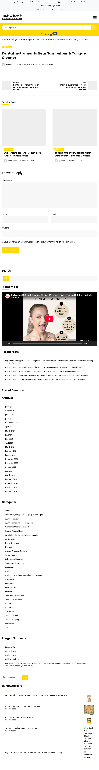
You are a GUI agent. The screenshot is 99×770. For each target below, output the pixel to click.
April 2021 (9, 443)
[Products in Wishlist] (46, 33)
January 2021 (10, 455)
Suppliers (8, 607)
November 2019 (11, 487)
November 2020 (11, 463)
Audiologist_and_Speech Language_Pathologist (24, 515)
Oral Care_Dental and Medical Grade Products (23, 575)
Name (5, 214)
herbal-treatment (12, 555)
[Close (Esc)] (91, 2)
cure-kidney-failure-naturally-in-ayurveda (21, 535)
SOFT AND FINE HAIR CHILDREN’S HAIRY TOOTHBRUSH (22, 154)
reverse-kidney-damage (14, 595)
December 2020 (11, 459)
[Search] (25, 677)
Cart (51, 9)
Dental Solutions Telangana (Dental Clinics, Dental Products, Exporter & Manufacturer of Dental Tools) (46, 375)
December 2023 (11, 423)
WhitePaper (7, 47)
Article (7, 511)
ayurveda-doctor (12, 519)
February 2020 (11, 479)
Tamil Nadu (9, 611)
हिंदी (6, 627)
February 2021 (11, 451)
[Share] (85, 2)
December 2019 (11, 483)
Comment (7, 180)
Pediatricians (10, 583)
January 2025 (10, 407)
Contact (61, 9)
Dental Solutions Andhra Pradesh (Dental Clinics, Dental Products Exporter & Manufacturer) (42, 371)
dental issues (10, 539)
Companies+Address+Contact (17, 527)
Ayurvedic (9, 651)
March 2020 (10, 475)
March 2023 (10, 431)
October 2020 (10, 467)
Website (5, 227)
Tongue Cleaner (11, 615)
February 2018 (11, 491)
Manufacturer (10, 567)
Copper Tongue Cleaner (14, 531)
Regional (8, 591)
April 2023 (9, 427)
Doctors (8, 547)
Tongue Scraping (12, 619)
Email (54, 214)
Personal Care (10, 587)
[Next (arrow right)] (95, 385)
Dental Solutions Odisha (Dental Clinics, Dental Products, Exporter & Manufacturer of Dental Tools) (45, 379)
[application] (49, 319)
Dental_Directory (12, 543)
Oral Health (9, 579)
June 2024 (9, 415)
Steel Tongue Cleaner (13, 599)
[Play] (5, 343)
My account (41, 9)
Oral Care (9, 571)
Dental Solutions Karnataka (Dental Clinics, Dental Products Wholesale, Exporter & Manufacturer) (44, 367)
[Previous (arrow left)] (4, 385)
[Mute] (90, 343)
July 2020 (8, 471)
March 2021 (10, 447)
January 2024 (10, 419)
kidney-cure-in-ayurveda (14, 563)
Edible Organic (11, 659)
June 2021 (9, 439)
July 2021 (8, 435)
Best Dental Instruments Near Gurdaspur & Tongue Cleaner (72, 154)
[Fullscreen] (94, 343)
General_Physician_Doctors (16, 551)
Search (6, 270)
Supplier (8, 603)
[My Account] (42, 33)
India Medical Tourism (14, 559)
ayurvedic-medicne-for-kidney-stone (19, 523)
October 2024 (10, 411)
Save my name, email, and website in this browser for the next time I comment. (39, 241)
